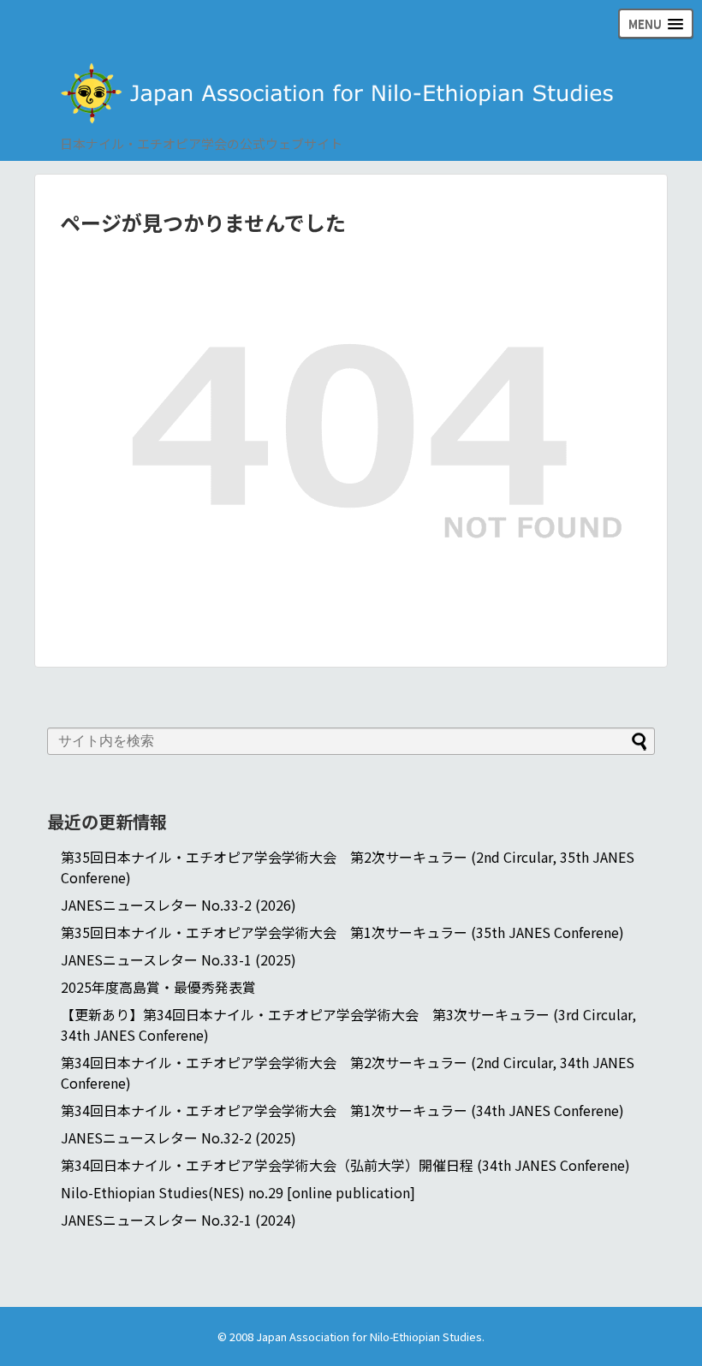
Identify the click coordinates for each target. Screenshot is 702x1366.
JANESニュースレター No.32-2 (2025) (178, 1137)
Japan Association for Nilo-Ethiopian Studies (369, 1336)
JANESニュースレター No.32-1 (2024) (178, 1219)
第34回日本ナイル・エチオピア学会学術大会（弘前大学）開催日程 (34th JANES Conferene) (345, 1165)
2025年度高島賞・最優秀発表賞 (158, 987)
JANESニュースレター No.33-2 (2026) (178, 904)
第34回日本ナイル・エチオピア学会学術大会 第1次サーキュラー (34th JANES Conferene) (342, 1110)
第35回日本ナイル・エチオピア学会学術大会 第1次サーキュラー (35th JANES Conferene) (342, 932)
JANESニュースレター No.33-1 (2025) (178, 959)
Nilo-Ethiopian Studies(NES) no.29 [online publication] (238, 1192)
